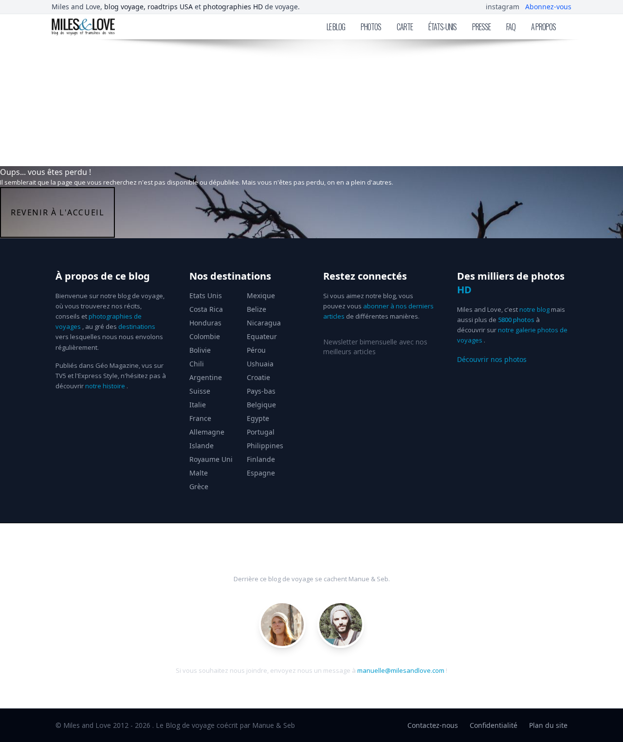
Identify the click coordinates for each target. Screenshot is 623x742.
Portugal (261, 432)
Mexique (261, 295)
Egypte (258, 418)
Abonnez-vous (548, 6)
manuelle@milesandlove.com (400, 670)
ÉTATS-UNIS (442, 27)
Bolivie (200, 350)
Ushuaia (260, 363)
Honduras (205, 322)
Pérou (256, 350)
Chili (196, 363)
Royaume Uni (211, 459)
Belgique (261, 404)
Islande (201, 445)
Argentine (205, 377)
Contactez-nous (432, 725)
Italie (197, 404)
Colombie (204, 336)
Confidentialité (493, 725)
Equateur (262, 336)
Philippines (265, 445)
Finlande (261, 459)
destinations (136, 326)
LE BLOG (336, 27)
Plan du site (548, 725)
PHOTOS (371, 27)
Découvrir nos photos (492, 359)
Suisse (199, 391)
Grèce (198, 486)
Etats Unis (205, 295)
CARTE (405, 27)
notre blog (534, 309)
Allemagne (206, 432)
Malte (198, 472)
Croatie (258, 377)
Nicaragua (264, 322)
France (200, 418)
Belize (256, 309)
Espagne (261, 472)
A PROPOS (543, 27)
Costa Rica (206, 309)
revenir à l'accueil (57, 212)
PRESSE (481, 27)
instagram (502, 6)
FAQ (510, 27)
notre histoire (105, 385)
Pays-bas (261, 391)
